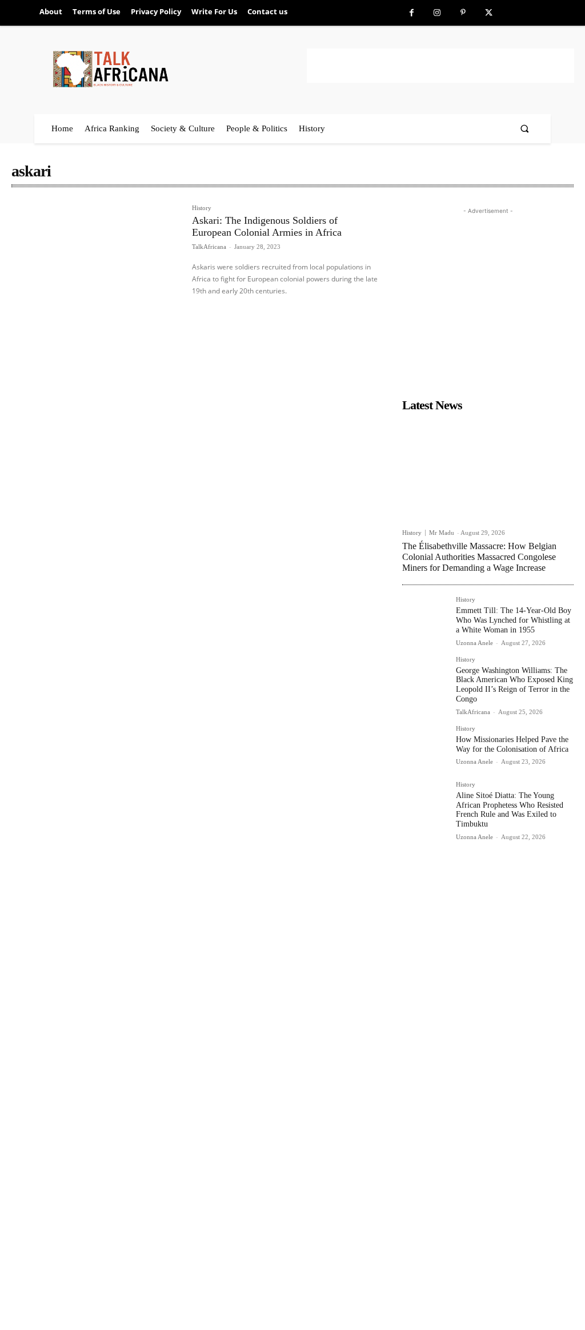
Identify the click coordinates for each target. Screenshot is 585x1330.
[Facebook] (412, 13)
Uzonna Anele (474, 642)
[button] (524, 128)
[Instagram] (437, 13)
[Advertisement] (440, 66)
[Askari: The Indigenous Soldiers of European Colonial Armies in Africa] (96, 261)
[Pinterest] (463, 13)
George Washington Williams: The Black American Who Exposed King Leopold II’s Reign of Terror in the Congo (514, 684)
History (201, 208)
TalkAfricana (209, 246)
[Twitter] (489, 13)
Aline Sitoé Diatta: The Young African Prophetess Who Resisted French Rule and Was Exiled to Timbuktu (509, 809)
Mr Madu (441, 532)
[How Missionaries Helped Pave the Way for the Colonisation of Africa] (424, 748)
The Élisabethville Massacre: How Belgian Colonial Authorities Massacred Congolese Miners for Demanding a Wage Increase (479, 557)
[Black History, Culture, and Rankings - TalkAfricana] (178, 69)
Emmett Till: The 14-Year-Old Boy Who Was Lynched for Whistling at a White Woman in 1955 (513, 620)
